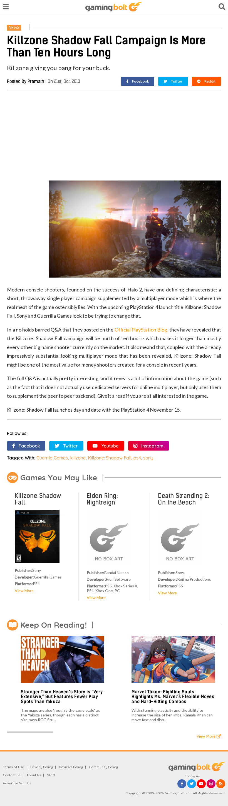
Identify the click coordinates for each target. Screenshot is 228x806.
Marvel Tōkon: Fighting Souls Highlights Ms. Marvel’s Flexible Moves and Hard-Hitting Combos (173, 696)
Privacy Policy (41, 767)
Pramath (36, 81)
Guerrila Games (52, 458)
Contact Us (11, 775)
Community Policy (103, 767)
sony (148, 458)
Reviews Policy (71, 767)
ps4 (137, 458)
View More (24, 590)
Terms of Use (13, 767)
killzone (78, 458)
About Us (33, 775)
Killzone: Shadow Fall (109, 458)
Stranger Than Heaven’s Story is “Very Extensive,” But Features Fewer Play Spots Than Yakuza (62, 696)
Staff (51, 775)
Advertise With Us (17, 783)
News (14, 27)
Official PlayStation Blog (141, 330)
